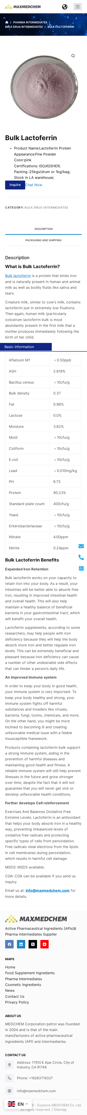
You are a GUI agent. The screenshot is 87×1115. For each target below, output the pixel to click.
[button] (65, 6)
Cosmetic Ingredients (23, 984)
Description (44, 229)
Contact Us (14, 996)
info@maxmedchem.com (36, 1091)
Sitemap (60, 1109)
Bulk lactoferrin (18, 275)
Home (10, 967)
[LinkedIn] (21, 944)
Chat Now (33, 184)
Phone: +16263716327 (35, 1078)
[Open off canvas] (77, 6)
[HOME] (6, 22)
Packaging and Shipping (43, 240)
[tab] (43, 229)
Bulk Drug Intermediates (46, 207)
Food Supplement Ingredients (30, 973)
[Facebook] (9, 944)
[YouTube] (44, 944)
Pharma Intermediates (23, 979)
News (9, 990)
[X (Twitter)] (33, 944)
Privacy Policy (17, 1002)
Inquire (15, 185)
